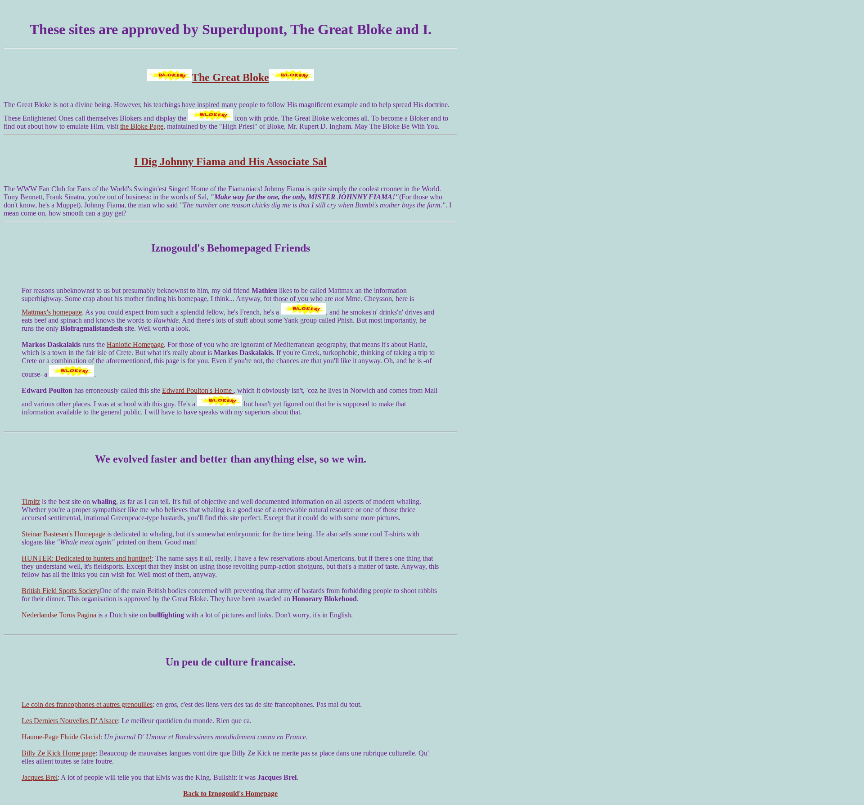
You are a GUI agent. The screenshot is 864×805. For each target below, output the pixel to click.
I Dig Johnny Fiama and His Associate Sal (230, 161)
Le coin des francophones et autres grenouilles (87, 704)
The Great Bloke (230, 77)
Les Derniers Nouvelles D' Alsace (70, 720)
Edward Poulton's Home (198, 390)
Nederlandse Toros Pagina (59, 615)
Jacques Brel (40, 777)
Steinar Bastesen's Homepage (63, 534)
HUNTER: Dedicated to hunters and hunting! (87, 558)
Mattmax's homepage (52, 312)
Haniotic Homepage (135, 344)
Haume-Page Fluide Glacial (61, 737)
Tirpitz (31, 501)
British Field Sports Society (60, 590)
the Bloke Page (141, 126)
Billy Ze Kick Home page (58, 753)
